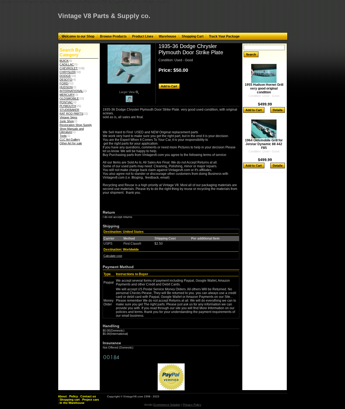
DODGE (65, 75)
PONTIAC (66, 102)
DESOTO (66, 79)
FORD (64, 83)
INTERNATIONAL (71, 91)
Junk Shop (67, 121)
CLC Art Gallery (70, 139)
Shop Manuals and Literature (72, 130)
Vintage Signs (68, 117)
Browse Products (113, 36)
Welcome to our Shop (78, 36)
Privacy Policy (192, 404)
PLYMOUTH (68, 106)
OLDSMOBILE (69, 98)
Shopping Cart (192, 36)
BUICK (64, 60)
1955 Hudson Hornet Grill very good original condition (264, 88)
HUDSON (66, 87)
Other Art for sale (71, 143)
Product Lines (142, 36)
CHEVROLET (69, 68)
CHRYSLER (67, 72)
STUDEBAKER (69, 109)
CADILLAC (67, 64)
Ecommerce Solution (166, 404)
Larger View (127, 92)
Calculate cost (113, 255)
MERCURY (67, 94)
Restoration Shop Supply (76, 125)
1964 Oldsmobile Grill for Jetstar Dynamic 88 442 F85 (264, 144)
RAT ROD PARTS (71, 113)
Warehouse (167, 36)
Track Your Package (224, 36)
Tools (63, 135)
